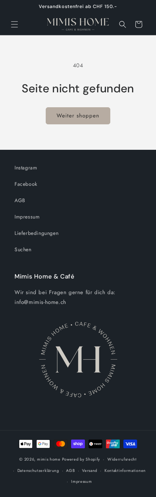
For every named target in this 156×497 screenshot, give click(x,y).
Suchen (23, 249)
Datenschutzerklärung (38, 470)
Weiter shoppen (78, 116)
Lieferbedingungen (36, 233)
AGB (20, 200)
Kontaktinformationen (125, 470)
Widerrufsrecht (122, 459)
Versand (89, 470)
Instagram (26, 167)
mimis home (49, 459)
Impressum (27, 216)
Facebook (26, 184)
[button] (14, 24)
